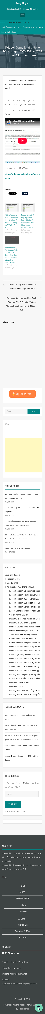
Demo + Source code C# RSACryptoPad (27, 670)
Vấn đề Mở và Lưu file (18, 615)
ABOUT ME (23, 925)
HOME (22, 886)
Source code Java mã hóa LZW (22, 639)
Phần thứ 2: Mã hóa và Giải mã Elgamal (26, 619)
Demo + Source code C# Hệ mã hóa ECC (27, 658)
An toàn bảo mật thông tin (24, 84)
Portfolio (22, 937)
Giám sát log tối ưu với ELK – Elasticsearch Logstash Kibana (23, 286)
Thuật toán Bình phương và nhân (23, 635)
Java (6, 88)
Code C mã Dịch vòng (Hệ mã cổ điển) (25, 643)
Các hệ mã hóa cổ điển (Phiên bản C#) (25, 678)
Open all (8, 575)
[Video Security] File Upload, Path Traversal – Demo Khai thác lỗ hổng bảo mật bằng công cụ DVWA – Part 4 (11, 255)
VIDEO (22, 892)
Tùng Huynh (22, 3)
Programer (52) (13, 579)
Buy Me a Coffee (22, 931)
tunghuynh (33, 80)
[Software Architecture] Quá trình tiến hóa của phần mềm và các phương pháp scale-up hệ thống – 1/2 (21, 304)
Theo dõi (12, 804)
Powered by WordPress (13, 1005)
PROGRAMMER (22, 898)
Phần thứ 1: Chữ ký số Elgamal (22, 623)
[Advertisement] (23, 455)
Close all (17, 575)
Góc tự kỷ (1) (12, 583)
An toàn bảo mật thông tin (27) (20, 587)
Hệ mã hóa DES (16, 686)
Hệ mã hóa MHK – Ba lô (19, 682)
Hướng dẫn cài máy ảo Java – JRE (24, 631)
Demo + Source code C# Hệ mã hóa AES (27, 646)
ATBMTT (22, 919)
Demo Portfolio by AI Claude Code (17, 548)
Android (23, 911)
